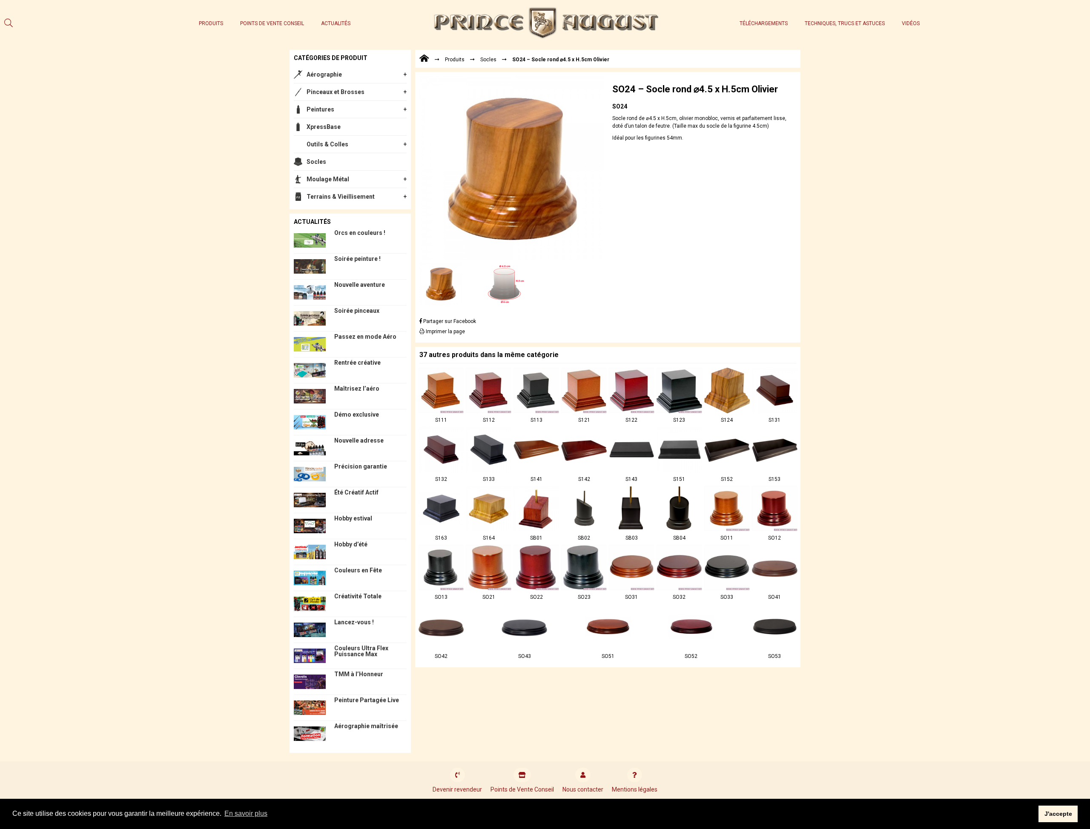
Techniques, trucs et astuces (845, 23)
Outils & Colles (327, 144)
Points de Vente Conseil (272, 23)
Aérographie (324, 74)
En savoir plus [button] (245, 813)
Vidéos (911, 23)
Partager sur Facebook (449, 321)
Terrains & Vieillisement (341, 196)
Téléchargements (764, 23)
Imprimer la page (445, 331)
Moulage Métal (328, 179)
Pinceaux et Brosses (335, 92)
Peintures (320, 109)
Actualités (335, 23)
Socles (316, 161)
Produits (211, 23)
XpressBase (324, 126)
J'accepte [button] (1058, 813)
